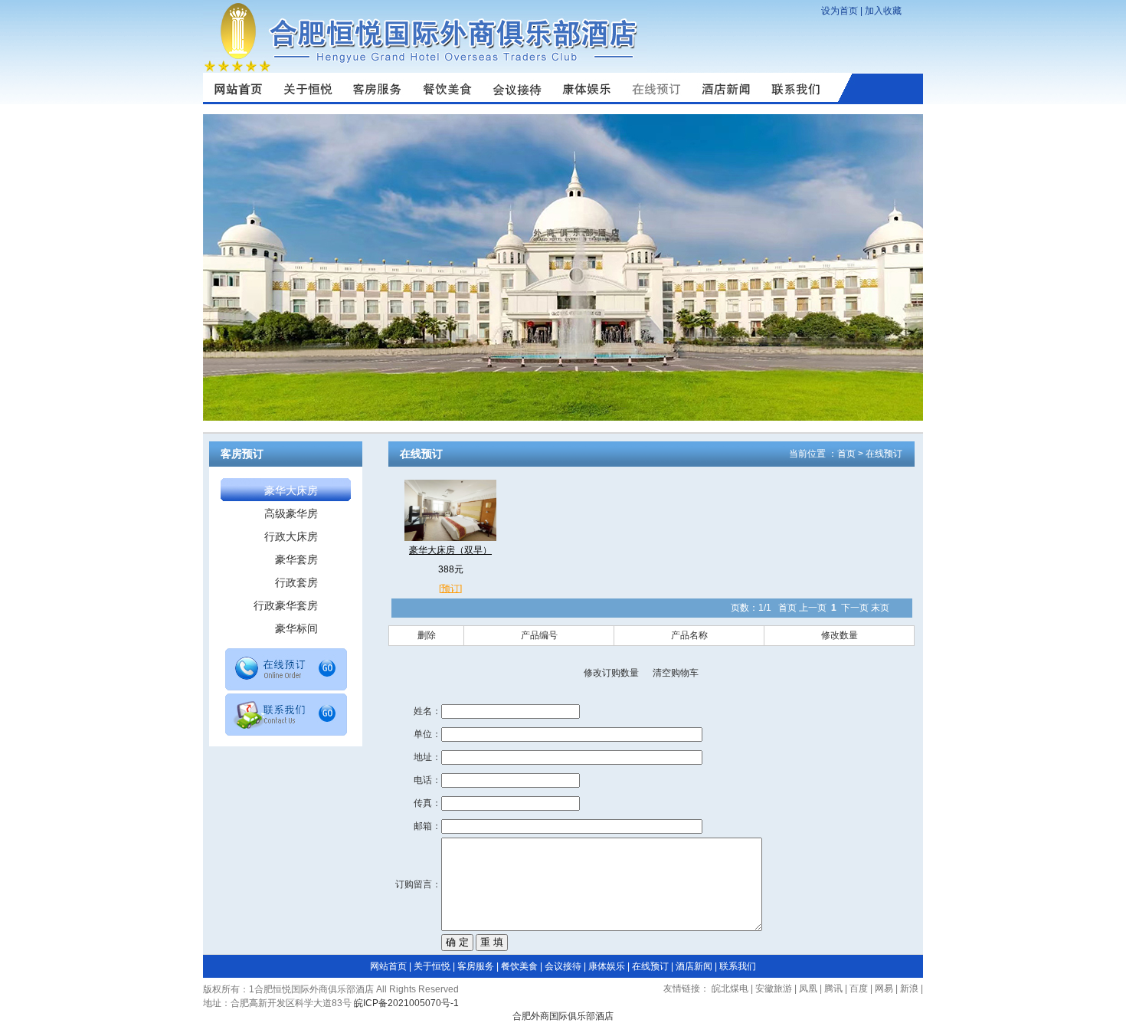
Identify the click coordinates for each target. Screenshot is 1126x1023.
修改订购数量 (611, 672)
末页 (880, 607)
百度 (858, 988)
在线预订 (884, 453)
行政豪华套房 (286, 605)
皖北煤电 (730, 988)
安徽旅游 (773, 988)
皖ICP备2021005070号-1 (406, 1003)
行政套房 (296, 582)
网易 (884, 988)
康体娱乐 (606, 966)
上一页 (812, 607)
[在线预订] (286, 687)
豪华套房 (296, 559)
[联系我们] (795, 101)
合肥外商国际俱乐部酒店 (563, 1016)
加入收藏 (883, 10)
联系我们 (737, 966)
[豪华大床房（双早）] (450, 538)
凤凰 (808, 988)
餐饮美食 (519, 966)
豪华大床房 (291, 490)
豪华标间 (296, 628)
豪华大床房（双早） (450, 550)
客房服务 (475, 966)
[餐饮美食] (447, 101)
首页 (846, 453)
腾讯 (833, 988)
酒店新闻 (694, 966)
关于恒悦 (432, 966)
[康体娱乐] (586, 101)
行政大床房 (291, 536)
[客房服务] (377, 101)
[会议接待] (517, 101)
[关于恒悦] (307, 101)
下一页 (855, 607)
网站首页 (388, 966)
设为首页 (839, 10)
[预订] (450, 588)
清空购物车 (676, 672)
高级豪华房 (291, 513)
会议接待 (563, 966)
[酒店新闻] (726, 101)
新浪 (909, 988)
